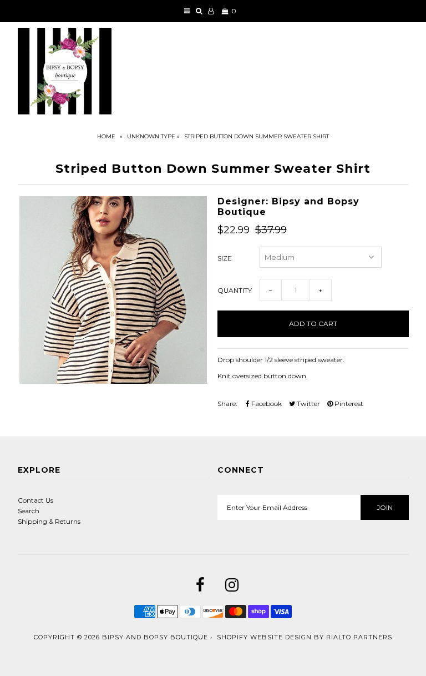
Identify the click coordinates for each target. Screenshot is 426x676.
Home (106, 136)
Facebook (266, 403)
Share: (227, 403)
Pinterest (348, 403)
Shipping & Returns (49, 521)
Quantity (234, 290)
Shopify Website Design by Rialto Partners (304, 637)
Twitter (307, 403)
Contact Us (35, 500)
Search (28, 511)
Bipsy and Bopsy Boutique (155, 637)
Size (224, 258)
